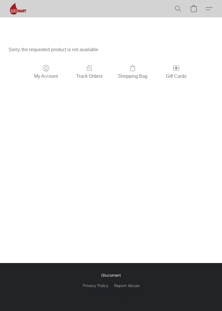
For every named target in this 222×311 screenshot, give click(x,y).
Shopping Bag (132, 76)
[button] (17, 8)
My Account (46, 76)
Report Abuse (127, 285)
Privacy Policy (95, 285)
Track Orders (89, 76)
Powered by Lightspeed (111, 295)
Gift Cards (176, 76)
